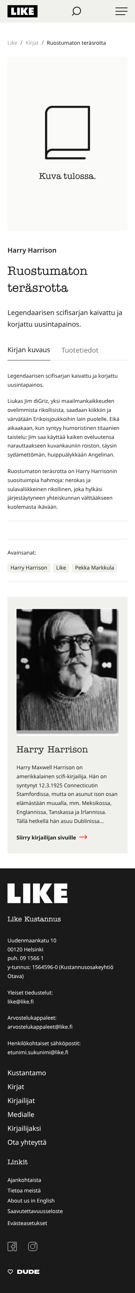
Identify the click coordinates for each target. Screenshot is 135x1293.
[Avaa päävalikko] (122, 11)
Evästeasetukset (27, 1223)
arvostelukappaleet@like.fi (40, 1027)
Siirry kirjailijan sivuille (47, 837)
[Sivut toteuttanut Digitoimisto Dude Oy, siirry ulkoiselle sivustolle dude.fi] (23, 1273)
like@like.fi (21, 1001)
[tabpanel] (68, 442)
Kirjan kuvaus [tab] (29, 349)
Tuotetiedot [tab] (80, 349)
